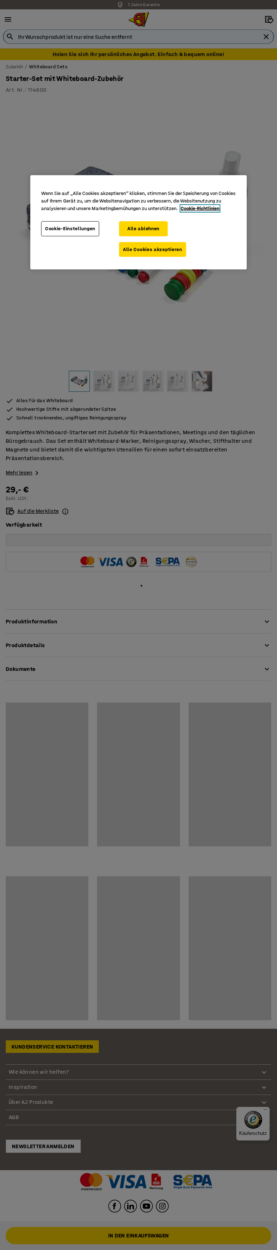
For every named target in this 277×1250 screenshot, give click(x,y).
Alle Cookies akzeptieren (152, 249)
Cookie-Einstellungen (70, 229)
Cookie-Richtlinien (200, 208)
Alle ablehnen (143, 229)
